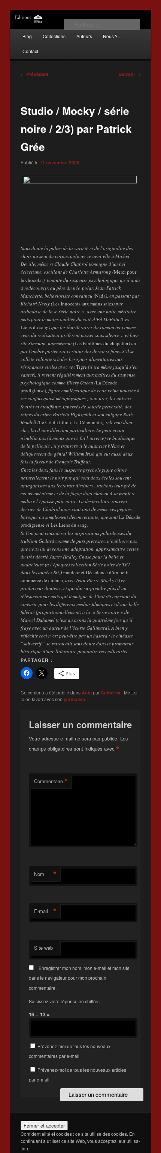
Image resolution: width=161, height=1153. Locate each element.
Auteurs (84, 36)
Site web (43, 947)
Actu (87, 692)
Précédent (34, 74)
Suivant (129, 74)
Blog (27, 36)
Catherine (111, 692)
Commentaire (51, 781)
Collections (54, 36)
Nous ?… (112, 36)
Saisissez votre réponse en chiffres (64, 1001)
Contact (30, 51)
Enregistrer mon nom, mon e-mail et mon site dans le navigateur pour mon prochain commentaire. (79, 978)
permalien (74, 699)
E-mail (45, 911)
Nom (45, 874)
